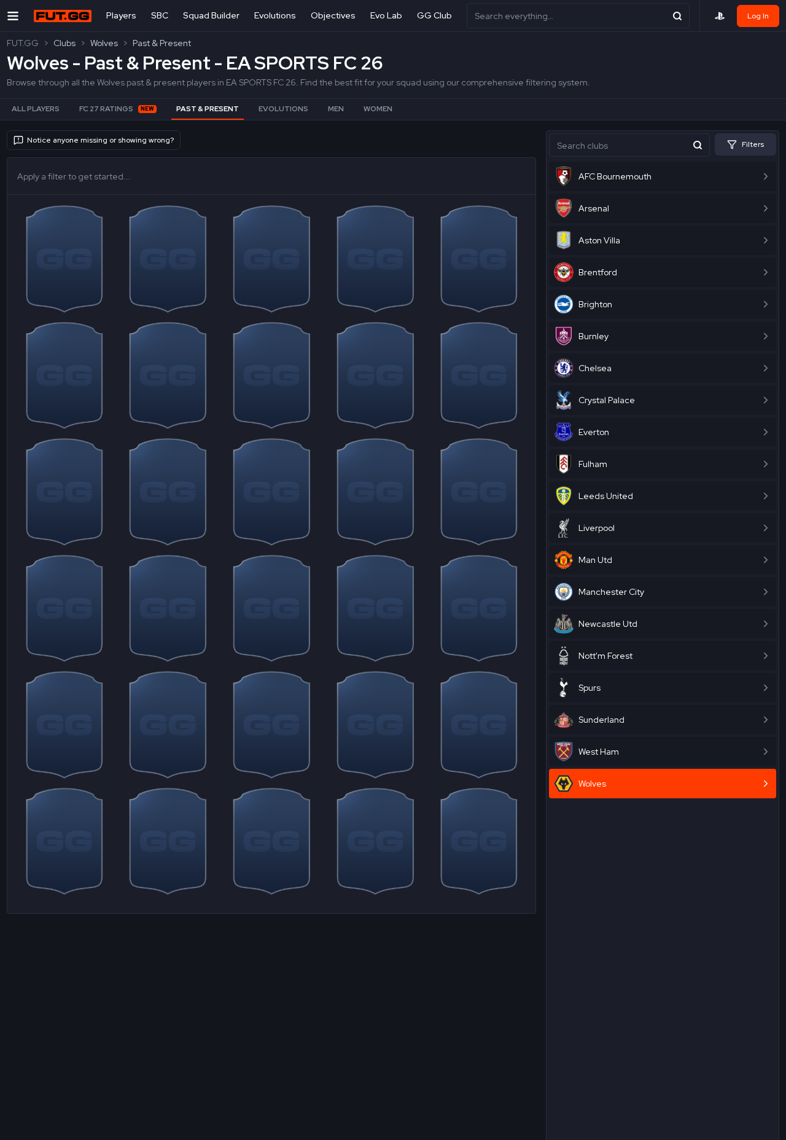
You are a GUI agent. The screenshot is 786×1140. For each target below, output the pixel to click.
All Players (36, 109)
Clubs (64, 43)
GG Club (434, 15)
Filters (753, 144)
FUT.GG (23, 43)
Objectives (333, 15)
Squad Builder (211, 15)
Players (121, 15)
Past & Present (162, 43)
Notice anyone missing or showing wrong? (100, 140)
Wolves (104, 43)
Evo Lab (386, 15)
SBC (159, 15)
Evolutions (275, 15)
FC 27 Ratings (116, 109)
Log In (758, 16)
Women (378, 109)
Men (336, 109)
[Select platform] (720, 16)
